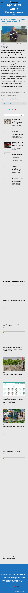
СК (24, 92)
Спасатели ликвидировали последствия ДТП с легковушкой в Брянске (17, 168)
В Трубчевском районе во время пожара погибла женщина (17, 180)
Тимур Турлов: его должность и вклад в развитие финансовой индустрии (13, 450)
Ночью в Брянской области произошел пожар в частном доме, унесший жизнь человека (17, 156)
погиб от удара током (17, 92)
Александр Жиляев (6, 92)
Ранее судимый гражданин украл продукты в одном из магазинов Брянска (17, 121)
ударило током (12, 93)
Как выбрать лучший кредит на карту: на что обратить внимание (13, 557)
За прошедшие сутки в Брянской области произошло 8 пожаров (17, 144)
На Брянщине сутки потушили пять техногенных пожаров (17, 133)
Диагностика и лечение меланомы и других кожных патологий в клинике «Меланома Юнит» (12, 349)
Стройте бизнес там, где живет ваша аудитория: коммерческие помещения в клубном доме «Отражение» (13, 426)
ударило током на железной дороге (10, 95)
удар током (4, 93)
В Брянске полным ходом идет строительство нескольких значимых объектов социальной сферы (12, 374)
